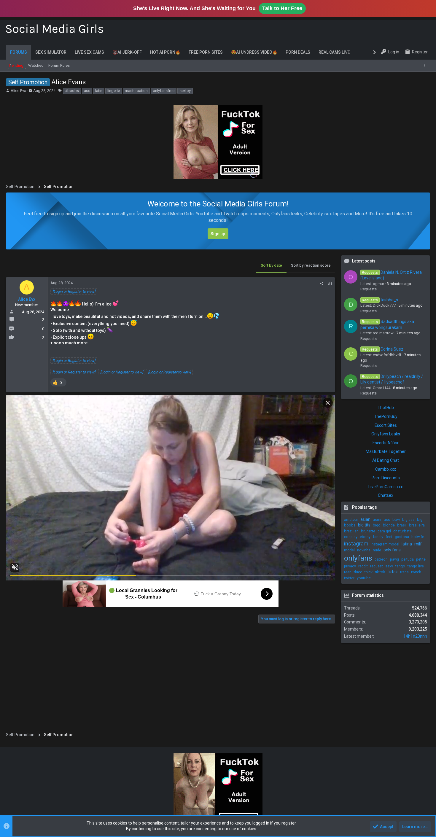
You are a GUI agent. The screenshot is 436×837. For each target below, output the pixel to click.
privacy (350, 566)
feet (389, 536)
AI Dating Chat (385, 460)
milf (418, 544)
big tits (364, 525)
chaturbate (402, 531)
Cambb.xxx (385, 469)
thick (369, 572)
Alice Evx (18, 90)
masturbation (136, 90)
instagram (356, 543)
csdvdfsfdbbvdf (387, 355)
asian (365, 519)
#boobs (72, 90)
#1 (330, 283)
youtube (364, 578)
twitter (349, 578)
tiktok (392, 571)
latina (407, 544)
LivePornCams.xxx (385, 486)
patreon (381, 559)
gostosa (402, 536)
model (349, 550)
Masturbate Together (386, 451)
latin (98, 90)
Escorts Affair (386, 442)
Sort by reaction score (311, 265)
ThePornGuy (385, 416)
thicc (358, 572)
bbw (396, 519)
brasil (402, 525)
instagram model (385, 544)
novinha (363, 550)
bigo (377, 525)
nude (377, 550)
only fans (392, 550)
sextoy (185, 90)
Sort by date (271, 265)
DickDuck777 (384, 305)
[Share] (322, 284)
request (376, 566)
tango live (416, 566)
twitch (416, 572)
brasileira (417, 525)
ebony (365, 536)
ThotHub (386, 407)
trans (404, 572)
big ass (408, 519)
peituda (407, 559)
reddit (363, 566)
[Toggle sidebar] (426, 66)
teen (347, 572)
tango (400, 566)
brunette (368, 531)
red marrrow (383, 333)
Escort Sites (386, 425)
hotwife (417, 536)
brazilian (351, 531)
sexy (389, 566)
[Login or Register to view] (73, 291)
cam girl (384, 531)
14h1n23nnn (415, 636)
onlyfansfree (163, 90)
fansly (378, 536)
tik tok (380, 572)
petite (421, 559)
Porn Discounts (386, 477)
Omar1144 (381, 388)
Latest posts (363, 261)
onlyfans (358, 558)
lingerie (113, 90)
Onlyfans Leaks (385, 434)
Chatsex (385, 495)
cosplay (350, 536)
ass (87, 90)
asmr (377, 519)
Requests (368, 289)
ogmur (378, 283)
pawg (394, 559)
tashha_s (380, 299)
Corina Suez (382, 349)
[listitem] (58, 382)
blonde (389, 525)
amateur (351, 519)
